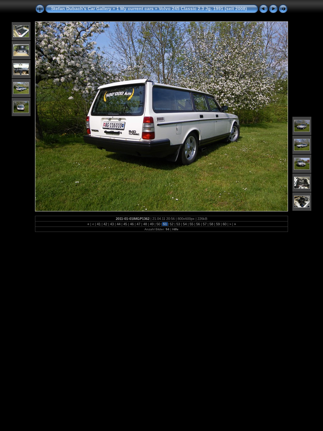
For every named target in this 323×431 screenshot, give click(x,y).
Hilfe (175, 229)
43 (112, 224)
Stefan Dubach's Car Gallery (81, 8)
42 (105, 224)
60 (224, 224)
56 (198, 224)
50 (158, 224)
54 (185, 224)
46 (132, 224)
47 (138, 224)
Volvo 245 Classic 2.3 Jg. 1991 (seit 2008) (203, 8)
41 (99, 224)
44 (118, 224)
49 (152, 224)
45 (125, 224)
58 (211, 224)
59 (218, 224)
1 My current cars (135, 8)
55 (191, 224)
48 (145, 224)
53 (178, 224)
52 (171, 224)
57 (205, 224)
